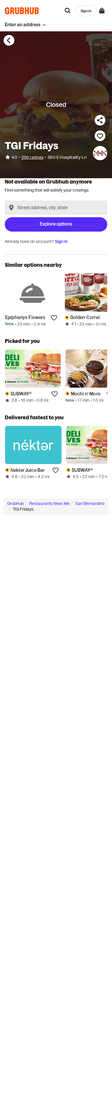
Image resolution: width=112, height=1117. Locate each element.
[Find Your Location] (11, 207)
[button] (25, 24)
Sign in (61, 241)
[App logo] (22, 10)
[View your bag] (101, 11)
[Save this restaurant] (100, 135)
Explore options (56, 224)
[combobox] (56, 208)
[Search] (67, 11)
